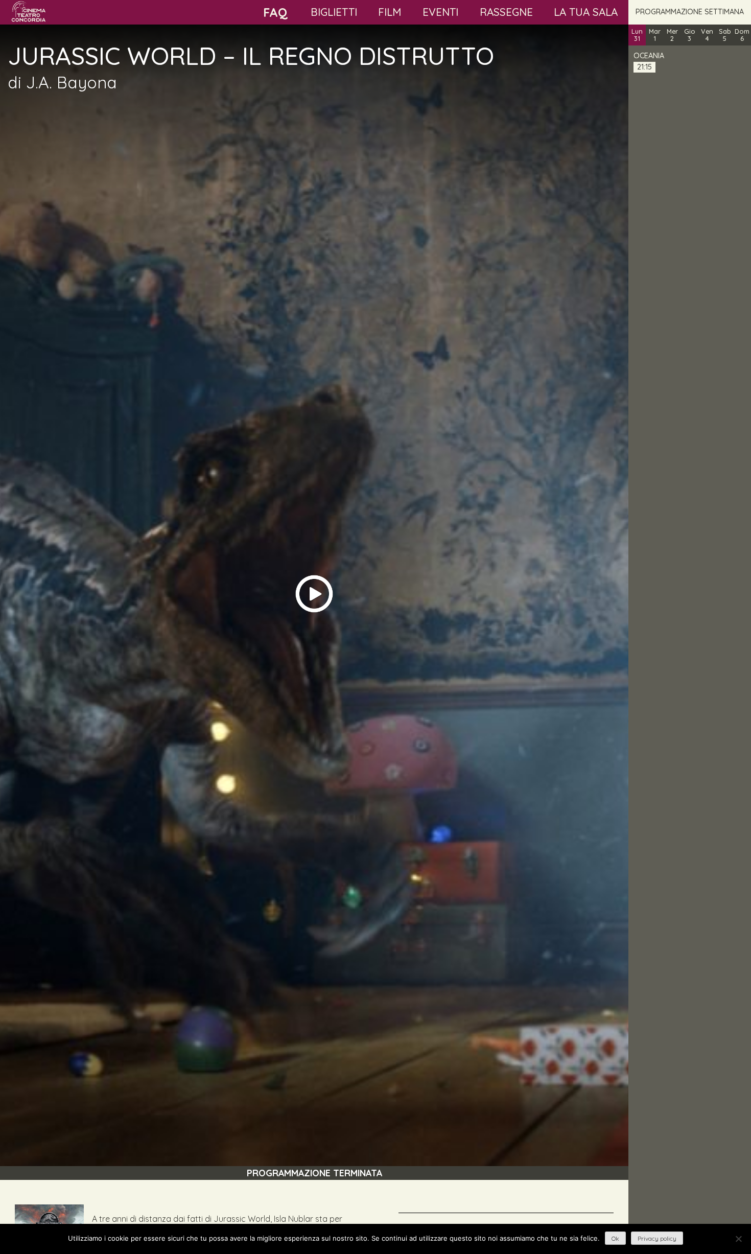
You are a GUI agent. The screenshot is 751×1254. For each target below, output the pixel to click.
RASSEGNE (506, 11)
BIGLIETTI (334, 11)
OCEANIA (648, 55)
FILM (389, 11)
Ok (615, 1238)
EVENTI (440, 11)
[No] (738, 1239)
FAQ (275, 12)
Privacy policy (657, 1238)
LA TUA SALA (586, 11)
